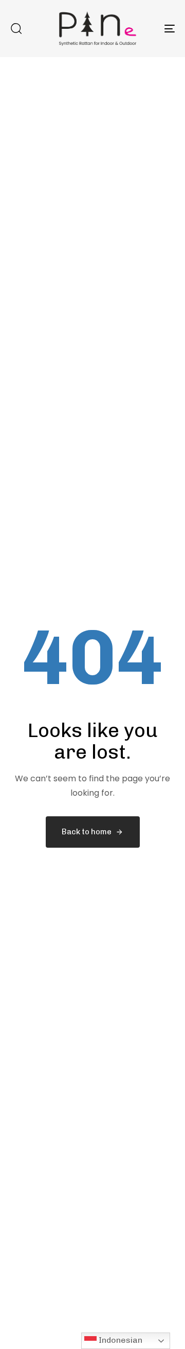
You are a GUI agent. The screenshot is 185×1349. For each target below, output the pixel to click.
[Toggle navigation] (147, 28)
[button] (16, 28)
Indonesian (119, 1340)
